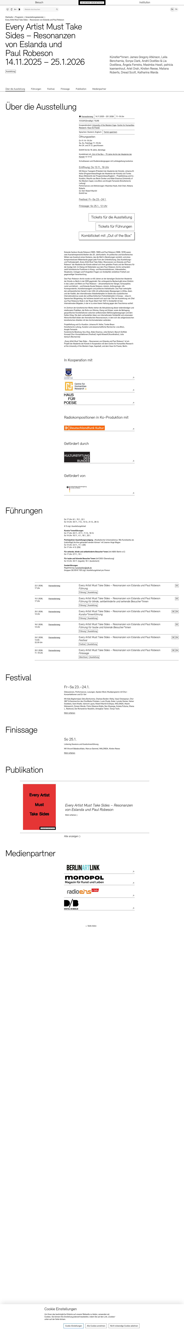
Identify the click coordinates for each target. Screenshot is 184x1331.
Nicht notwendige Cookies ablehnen (124, 1326)
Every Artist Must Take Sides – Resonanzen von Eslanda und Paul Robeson (39, 807)
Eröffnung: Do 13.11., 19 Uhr (94, 167)
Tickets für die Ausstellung (111, 217)
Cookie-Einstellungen (73, 1326)
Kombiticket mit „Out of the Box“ (106, 236)
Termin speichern (110, 132)
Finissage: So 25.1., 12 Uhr (93, 206)
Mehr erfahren (107, 589)
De (172, 9)
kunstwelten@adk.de (83, 568)
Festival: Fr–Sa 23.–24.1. (92, 199)
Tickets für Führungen (115, 227)
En (176, 9)
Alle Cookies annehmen (96, 1326)
